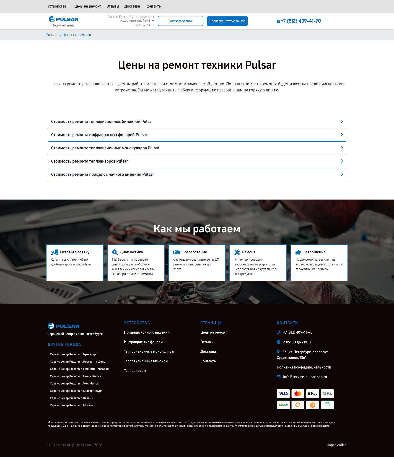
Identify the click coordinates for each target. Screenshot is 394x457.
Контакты (153, 6)
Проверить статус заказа (227, 21)
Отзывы (112, 6)
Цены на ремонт (87, 6)
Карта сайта (336, 445)
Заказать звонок (180, 21)
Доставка (132, 6)
